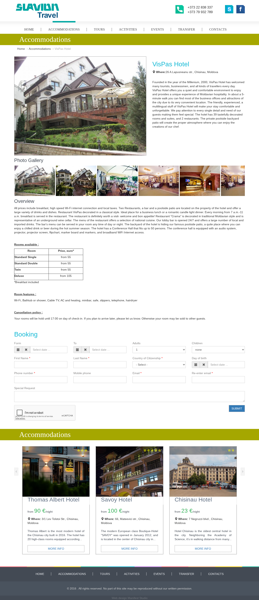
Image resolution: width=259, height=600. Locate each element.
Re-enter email (201, 373)
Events (157, 29)
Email (136, 373)
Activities (128, 29)
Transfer (186, 29)
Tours (99, 29)
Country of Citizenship (147, 358)
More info (56, 548)
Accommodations (64, 29)
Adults (136, 343)
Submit (236, 408)
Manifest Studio (138, 598)
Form (17, 343)
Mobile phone (82, 373)
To (74, 343)
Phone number (23, 373)
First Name (21, 358)
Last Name (80, 358)
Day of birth (199, 358)
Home (29, 29)
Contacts (218, 29)
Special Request (24, 388)
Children (197, 343)
